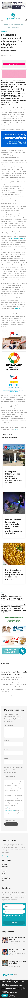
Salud (3, 880)
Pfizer (17, 429)
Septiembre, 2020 (4, 55)
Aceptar (5, 995)
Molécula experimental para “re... (17, 939)
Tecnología (5, 869)
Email (6, 749)
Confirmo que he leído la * (13, 916)
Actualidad (4, 31)
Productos (5, 866)
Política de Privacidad (10, 810)
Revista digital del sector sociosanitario (13, 25)
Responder (15, 695)
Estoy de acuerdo (10, 776)
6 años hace (3, 695)
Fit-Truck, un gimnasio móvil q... (17, 950)
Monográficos (6, 878)
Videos (4, 876)
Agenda (4, 873)
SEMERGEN (17, 308)
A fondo (4, 871)
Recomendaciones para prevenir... (17, 962)
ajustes (15, 992)
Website (6, 758)
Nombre (6, 740)
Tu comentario (8, 725)
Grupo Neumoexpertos (18, 238)
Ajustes (12, 995)
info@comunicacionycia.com (11, 807)
